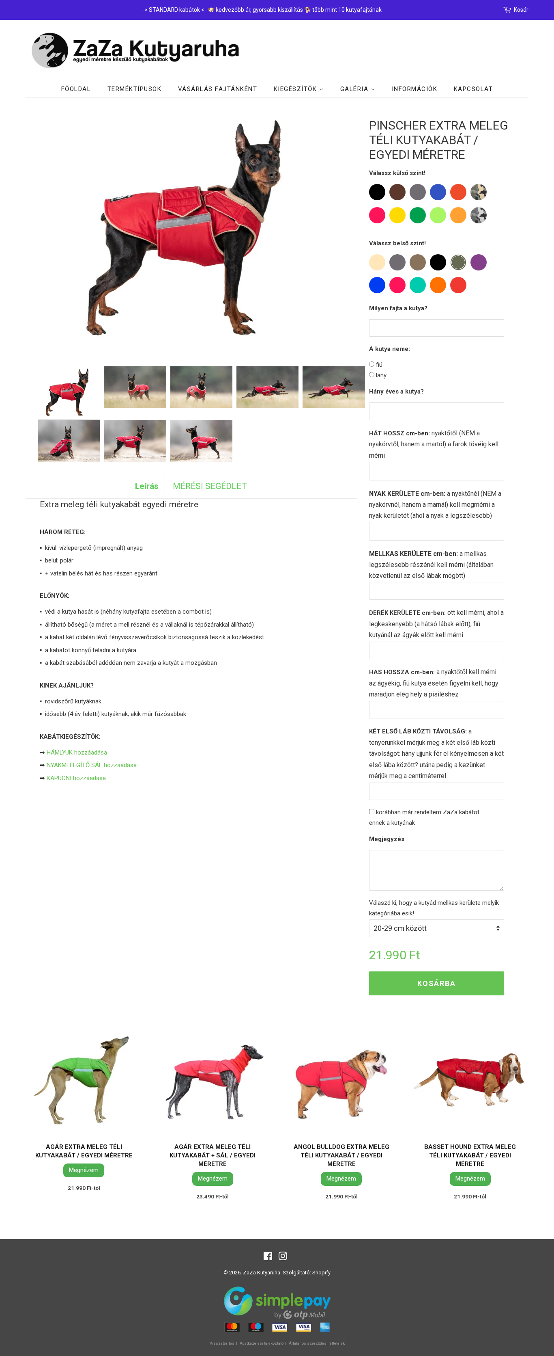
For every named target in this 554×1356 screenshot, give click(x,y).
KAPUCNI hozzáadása (76, 778)
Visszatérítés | (224, 1343)
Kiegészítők (296, 89)
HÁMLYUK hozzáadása (77, 752)
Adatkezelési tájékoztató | (263, 1343)
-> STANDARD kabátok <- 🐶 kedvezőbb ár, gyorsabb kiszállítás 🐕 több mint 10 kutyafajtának (262, 9)
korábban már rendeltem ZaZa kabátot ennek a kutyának (424, 817)
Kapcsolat (473, 89)
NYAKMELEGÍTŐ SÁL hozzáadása (92, 765)
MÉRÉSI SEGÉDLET (210, 486)
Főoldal (76, 89)
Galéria (355, 89)
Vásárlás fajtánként (218, 89)
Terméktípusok (134, 89)
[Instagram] (282, 1258)
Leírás (147, 486)
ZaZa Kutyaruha (261, 1272)
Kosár (521, 9)
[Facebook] (268, 1258)
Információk (415, 89)
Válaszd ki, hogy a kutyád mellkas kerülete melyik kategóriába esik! (434, 908)
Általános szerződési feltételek (317, 1343)
